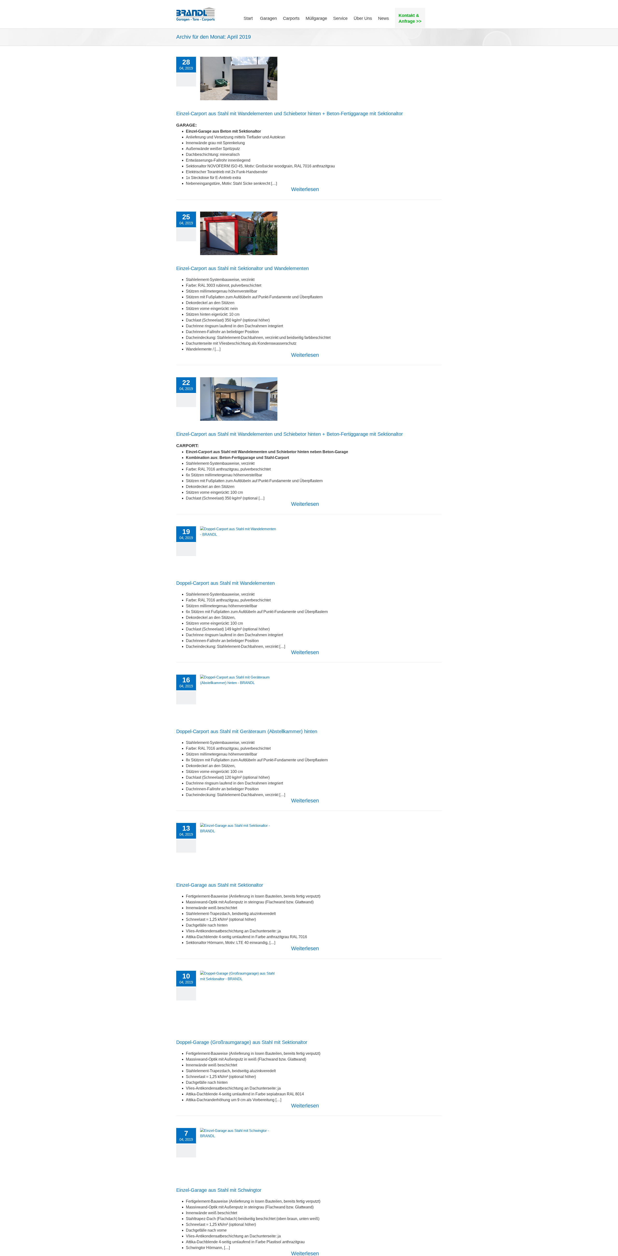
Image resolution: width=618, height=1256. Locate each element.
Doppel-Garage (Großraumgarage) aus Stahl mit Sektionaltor (241, 1042)
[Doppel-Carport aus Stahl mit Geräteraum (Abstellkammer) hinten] (238, 696)
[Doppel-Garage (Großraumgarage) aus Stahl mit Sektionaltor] (238, 1000)
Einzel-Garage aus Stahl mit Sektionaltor (219, 885)
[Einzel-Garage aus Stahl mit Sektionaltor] (238, 847)
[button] (433, 18)
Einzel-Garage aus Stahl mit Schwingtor (218, 1190)
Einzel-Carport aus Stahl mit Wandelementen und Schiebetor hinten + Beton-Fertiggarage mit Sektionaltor (289, 113)
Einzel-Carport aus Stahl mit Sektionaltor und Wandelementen (242, 268)
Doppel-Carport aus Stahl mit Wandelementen (225, 583)
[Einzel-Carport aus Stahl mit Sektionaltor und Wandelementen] (238, 233)
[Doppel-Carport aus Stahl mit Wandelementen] (238, 548)
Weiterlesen (305, 189)
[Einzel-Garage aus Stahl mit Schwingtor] (238, 1152)
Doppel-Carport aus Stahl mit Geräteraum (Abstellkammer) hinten (246, 731)
